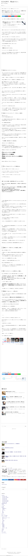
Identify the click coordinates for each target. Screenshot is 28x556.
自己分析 (3, 509)
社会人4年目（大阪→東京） (5, 497)
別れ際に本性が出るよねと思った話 (9, 447)
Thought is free (18, 553)
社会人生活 (3, 495)
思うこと (3, 513)
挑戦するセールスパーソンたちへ (6, 517)
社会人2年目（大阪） (4, 502)
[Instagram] (17, 479)
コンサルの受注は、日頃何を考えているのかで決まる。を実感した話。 (15, 401)
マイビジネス (3, 505)
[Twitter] (5, 479)
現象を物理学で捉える (4, 503)
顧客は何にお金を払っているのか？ (10, 391)
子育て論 (3, 504)
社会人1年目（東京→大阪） (5, 501)
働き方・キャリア (4, 518)
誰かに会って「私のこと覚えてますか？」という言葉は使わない (12, 443)
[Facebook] (11, 479)
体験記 (3, 512)
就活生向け (3, 507)
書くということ (3, 514)
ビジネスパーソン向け (4, 516)
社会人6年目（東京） (4, 499)
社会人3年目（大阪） (4, 496)
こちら (6, 475)
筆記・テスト (3, 510)
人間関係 (3, 520)
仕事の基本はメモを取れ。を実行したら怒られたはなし (11, 460)
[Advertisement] (14, 63)
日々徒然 (3, 506)
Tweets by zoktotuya (4, 484)
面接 (2, 511)
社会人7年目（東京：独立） (5, 500)
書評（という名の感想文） (5, 515)
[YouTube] (23, 479)
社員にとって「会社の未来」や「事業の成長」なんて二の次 (14, 396)
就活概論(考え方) (4, 508)
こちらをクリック (16, 476)
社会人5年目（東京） (4, 498)
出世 (2, 519)
